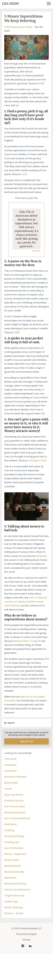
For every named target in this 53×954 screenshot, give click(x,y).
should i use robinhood (17, 889)
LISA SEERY (10, 4)
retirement (10, 877)
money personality (14, 871)
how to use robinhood (17, 818)
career (8, 788)
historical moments (15, 812)
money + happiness (15, 853)
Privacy (26, 939)
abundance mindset (15, 776)
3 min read (10, 26)
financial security (13, 800)
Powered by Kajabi (26, 934)
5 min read (10, 770)
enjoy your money (13, 794)
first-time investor (14, 806)
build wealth (11, 782)
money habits (24, 26)
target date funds (14, 895)
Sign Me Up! (26, 741)
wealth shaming (13, 907)
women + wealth (14, 913)
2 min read (10, 758)
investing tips (11, 842)
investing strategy (14, 836)
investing (9, 830)
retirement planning (15, 883)
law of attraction (13, 848)
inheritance (10, 824)
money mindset (12, 865)
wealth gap (11, 901)
